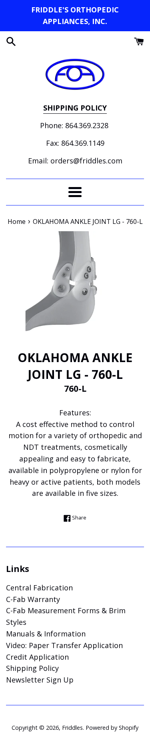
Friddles (72, 727)
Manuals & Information (46, 633)
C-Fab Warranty (33, 599)
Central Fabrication (39, 587)
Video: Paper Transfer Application (64, 645)
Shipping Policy (32, 668)
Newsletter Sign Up (40, 680)
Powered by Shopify (112, 727)
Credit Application (37, 657)
